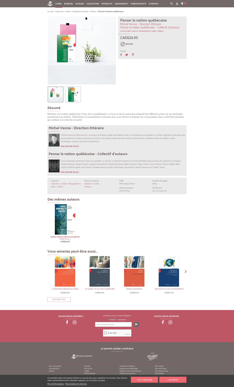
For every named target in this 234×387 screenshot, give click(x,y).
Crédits (86, 371)
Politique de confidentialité (129, 368)
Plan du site (88, 368)
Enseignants (121, 3)
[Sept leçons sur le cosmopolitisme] (169, 271)
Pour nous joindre (55, 366)
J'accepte (173, 379)
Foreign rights (138, 3)
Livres (58, 3)
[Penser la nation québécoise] (55, 94)
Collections (92, 3)
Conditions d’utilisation (127, 366)
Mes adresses (159, 373)
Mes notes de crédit (161, 371)
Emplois (51, 371)
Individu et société (91, 183)
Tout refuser (144, 379)
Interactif (107, 3)
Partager (123, 51)
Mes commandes (160, 368)
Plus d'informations (55, 384)
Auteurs (79, 3)
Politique (87, 186)
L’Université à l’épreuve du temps (65, 289)
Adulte (135, 31)
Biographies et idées (147, 31)
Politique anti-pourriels (127, 373)
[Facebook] (67, 323)
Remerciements (89, 373)
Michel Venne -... (65, 239)
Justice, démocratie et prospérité (65, 236)
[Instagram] (74, 323)
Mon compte (159, 366)
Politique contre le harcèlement (130, 371)
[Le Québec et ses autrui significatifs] (99, 271)
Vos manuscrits (54, 368)
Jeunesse (68, 3)
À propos (153, 3)
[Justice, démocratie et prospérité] (65, 219)
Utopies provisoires (134, 289)
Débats (161, 31)
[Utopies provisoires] (134, 271)
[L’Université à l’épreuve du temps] (65, 271)
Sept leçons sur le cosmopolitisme (169, 289)
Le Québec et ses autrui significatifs (100, 289)
